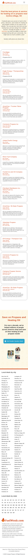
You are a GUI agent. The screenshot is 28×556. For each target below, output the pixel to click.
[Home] (9, 2)
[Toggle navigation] (24, 2)
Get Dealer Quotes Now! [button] (15, 341)
